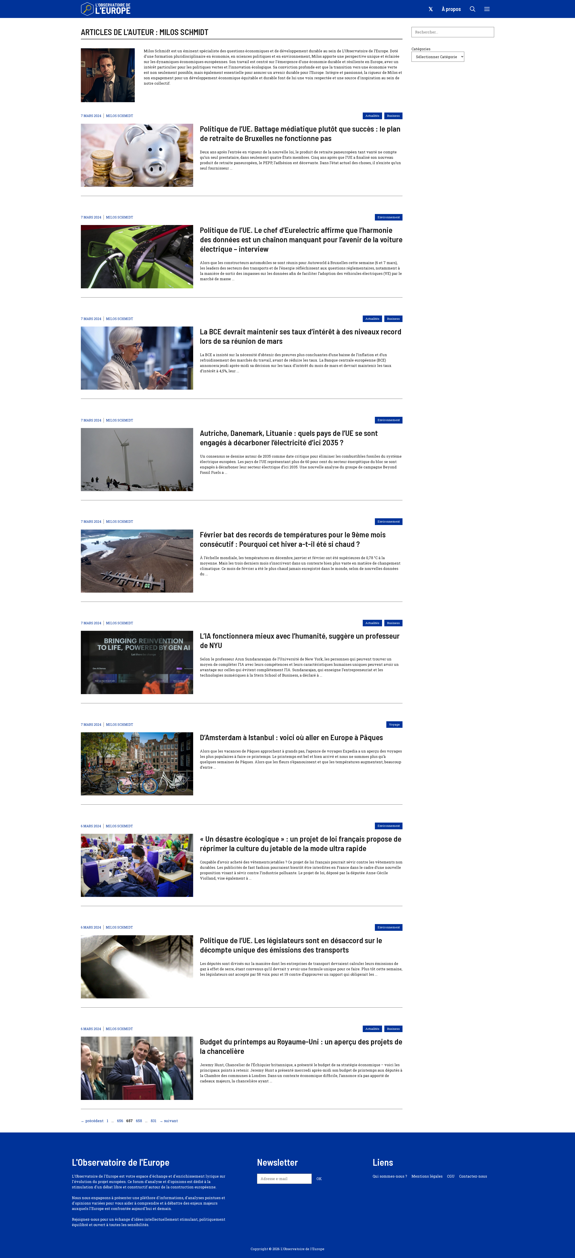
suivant (168, 1120)
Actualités (372, 116)
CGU (451, 1176)
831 (153, 1120)
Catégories (420, 48)
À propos (451, 9)
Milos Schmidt (119, 116)
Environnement (389, 217)
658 (139, 1120)
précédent (92, 1120)
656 (120, 1120)
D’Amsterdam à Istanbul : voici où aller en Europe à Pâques (291, 737)
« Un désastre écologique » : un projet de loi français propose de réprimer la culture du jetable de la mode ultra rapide (300, 843)
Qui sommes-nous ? (390, 1176)
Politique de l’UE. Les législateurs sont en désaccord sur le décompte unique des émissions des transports (291, 944)
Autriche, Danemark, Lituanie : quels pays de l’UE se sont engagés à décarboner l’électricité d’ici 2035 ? (289, 437)
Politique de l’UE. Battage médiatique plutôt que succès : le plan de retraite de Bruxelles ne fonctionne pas (300, 133)
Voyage (394, 724)
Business (393, 116)
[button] (472, 9)
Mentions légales (426, 1176)
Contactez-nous (473, 1176)
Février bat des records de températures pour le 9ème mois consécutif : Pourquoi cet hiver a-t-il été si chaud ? (293, 539)
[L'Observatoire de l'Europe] (106, 9)
